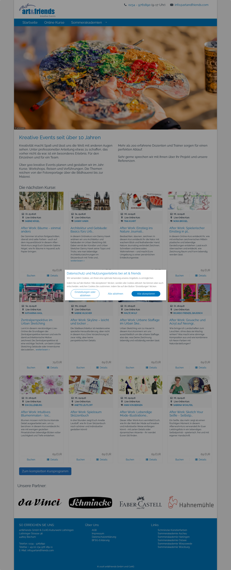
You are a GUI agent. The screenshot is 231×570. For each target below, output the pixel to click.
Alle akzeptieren (146, 293)
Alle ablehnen (115, 293)
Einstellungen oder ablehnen (85, 294)
